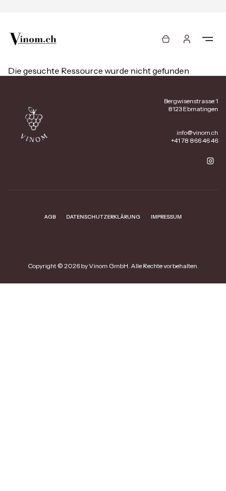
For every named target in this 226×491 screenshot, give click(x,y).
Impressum (166, 216)
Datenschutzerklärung (103, 216)
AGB (50, 216)
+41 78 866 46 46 (194, 140)
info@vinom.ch (197, 132)
